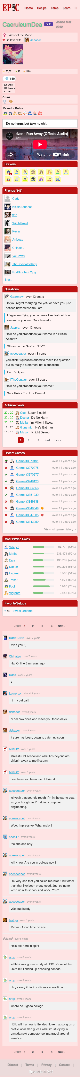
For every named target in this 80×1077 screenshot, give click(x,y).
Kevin (16, 231)
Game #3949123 (27, 481)
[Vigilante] (15, 113)
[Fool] (5, 113)
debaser (35, 40)
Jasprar (15, 327)
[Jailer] (30, 113)
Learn (66, 8)
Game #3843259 (27, 521)
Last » (58, 440)
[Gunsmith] (20, 113)
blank (12, 674)
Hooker (14, 573)
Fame (54, 8)
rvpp (12, 957)
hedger (13, 920)
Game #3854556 (27, 488)
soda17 (14, 837)
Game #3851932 (27, 494)
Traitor (13, 579)
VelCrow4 (18, 256)
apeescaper (18, 353)
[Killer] (35, 113)
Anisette (17, 239)
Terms (29, 1064)
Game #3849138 (27, 501)
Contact (64, 1064)
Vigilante (14, 593)
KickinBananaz (22, 206)
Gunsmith (26, 427)
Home (29, 8)
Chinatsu (18, 247)
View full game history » (60, 529)
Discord (13, 1064)
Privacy (46, 1064)
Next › (48, 440)
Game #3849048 (27, 508)
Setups (42, 8)
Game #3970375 (27, 467)
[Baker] (25, 113)
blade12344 (16, 637)
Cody (15, 198)
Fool (12, 586)
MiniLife (14, 749)
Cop (23, 412)
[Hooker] (10, 113)
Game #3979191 (27, 461)
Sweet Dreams (23, 610)
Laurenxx (15, 693)
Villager (14, 547)
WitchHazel (20, 223)
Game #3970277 (27, 474)
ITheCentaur (18, 379)
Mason (24, 432)
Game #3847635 (27, 515)
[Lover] (40, 113)
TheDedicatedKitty (24, 264)
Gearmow (17, 296)
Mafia (24, 422)
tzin (14, 215)
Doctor (24, 417)
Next (8, 279)
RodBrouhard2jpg (24, 272)
